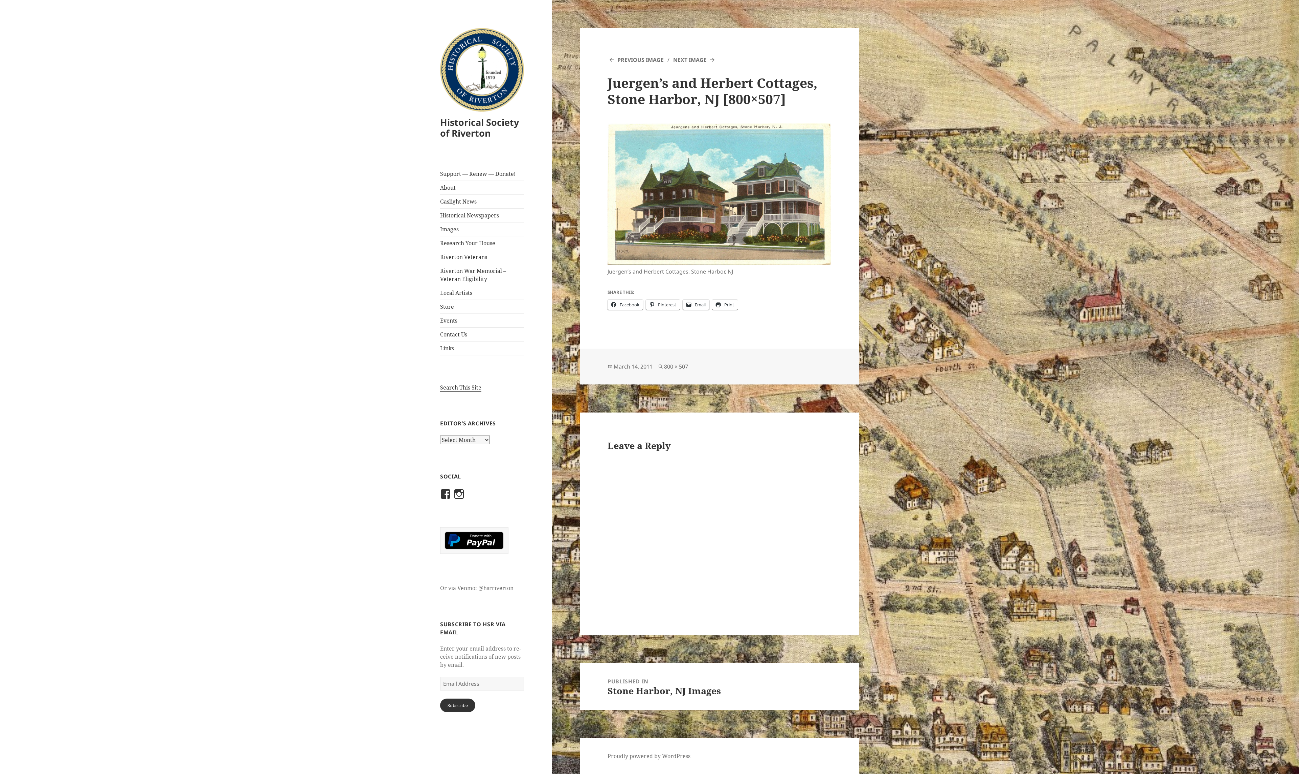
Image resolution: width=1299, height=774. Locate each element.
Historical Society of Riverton (479, 127)
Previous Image (640, 60)
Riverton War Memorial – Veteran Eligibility (473, 275)
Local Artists (456, 293)
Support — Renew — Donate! (478, 174)
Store (447, 306)
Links (447, 348)
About (448, 187)
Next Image (690, 60)
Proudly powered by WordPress (649, 756)
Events (448, 320)
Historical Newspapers (469, 215)
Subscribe (458, 705)
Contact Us (453, 334)
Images (449, 229)
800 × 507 (676, 366)
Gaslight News (458, 201)
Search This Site (460, 387)
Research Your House (467, 243)
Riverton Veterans (463, 257)
